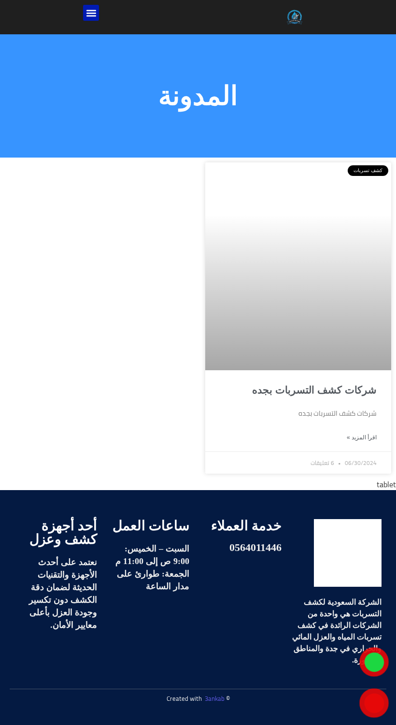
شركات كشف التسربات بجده (314, 389)
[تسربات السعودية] (348, 553)
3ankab (215, 698)
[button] (91, 13)
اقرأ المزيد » (362, 437)
